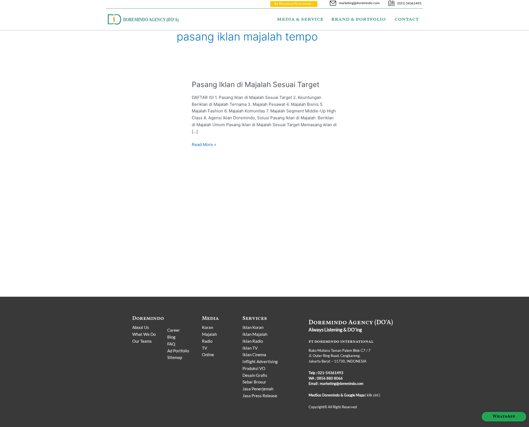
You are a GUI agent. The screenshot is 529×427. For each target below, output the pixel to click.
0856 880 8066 (330, 378)
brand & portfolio (358, 19)
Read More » (204, 144)
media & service (300, 19)
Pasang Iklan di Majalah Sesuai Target (255, 84)
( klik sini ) (344, 395)
